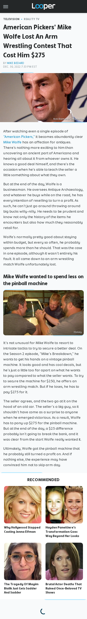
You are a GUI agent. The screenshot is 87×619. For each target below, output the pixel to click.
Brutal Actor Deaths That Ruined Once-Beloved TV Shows (64, 588)
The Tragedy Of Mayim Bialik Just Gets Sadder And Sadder (21, 588)
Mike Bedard (15, 63)
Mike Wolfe (12, 142)
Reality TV (31, 19)
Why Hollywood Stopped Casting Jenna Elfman (22, 529)
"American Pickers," (19, 136)
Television (11, 19)
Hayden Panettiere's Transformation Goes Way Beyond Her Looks (62, 531)
